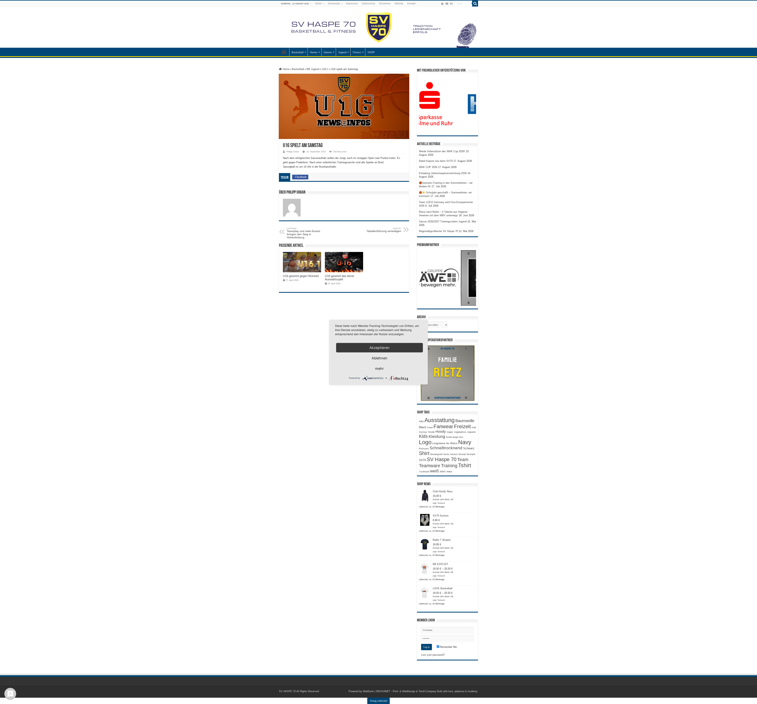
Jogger (450, 432)
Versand (441, 503)
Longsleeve (438, 443)
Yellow (449, 471)
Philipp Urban (292, 151)
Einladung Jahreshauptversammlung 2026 (443, 173)
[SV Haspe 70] (378, 27)
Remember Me (448, 646)
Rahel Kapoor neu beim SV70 (436, 160)
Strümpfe (471, 454)
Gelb (474, 427)
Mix (447, 443)
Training (449, 465)
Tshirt (464, 465)
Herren (313, 52)
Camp (430, 427)
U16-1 (325, 69)
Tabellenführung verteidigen (383, 230)
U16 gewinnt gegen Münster (301, 276)
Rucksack (424, 448)
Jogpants (471, 432)
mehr (379, 368)
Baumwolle (464, 421)
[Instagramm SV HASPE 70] (442, 3)
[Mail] (447, 3)
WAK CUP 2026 (428, 167)
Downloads (334, 3)
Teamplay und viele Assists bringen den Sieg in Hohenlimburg (303, 233)
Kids (423, 436)
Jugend (342, 52)
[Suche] (475, 4)
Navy (464, 442)
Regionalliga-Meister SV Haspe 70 (438, 231)
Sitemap (398, 3)
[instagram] (438, 3)
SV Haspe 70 (441, 459)
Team (462, 459)
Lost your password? (433, 654)
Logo (425, 442)
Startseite (284, 52)
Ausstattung (439, 420)
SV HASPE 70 (287, 691)
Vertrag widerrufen (378, 700)
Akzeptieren (379, 347)
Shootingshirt (436, 454)
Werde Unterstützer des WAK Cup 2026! (442, 151)
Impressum (352, 3)
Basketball (298, 52)
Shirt (424, 453)
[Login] (451, 3)
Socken (454, 454)
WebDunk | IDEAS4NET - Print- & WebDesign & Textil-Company (399, 691)
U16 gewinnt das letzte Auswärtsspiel (339, 277)
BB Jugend (313, 69)
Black (422, 427)
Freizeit (462, 426)
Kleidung (437, 436)
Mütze (453, 443)
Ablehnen (379, 358)
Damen (328, 52)
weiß (434, 471)
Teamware (429, 465)
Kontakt (411, 3)
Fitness (357, 52)
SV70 (422, 460)
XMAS (443, 471)
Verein (318, 3)
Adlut (421, 421)
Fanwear (443, 426)
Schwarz (469, 448)
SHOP (371, 52)
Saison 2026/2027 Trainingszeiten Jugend (443, 221)
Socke (446, 454)
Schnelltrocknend (446, 448)
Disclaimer (385, 3)
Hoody (440, 432)
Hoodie (431, 432)
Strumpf (462, 454)
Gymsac (423, 432)
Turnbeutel (424, 471)
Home (285, 69)
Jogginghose (460, 432)
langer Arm (458, 437)
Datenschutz (368, 3)
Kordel (449, 437)
